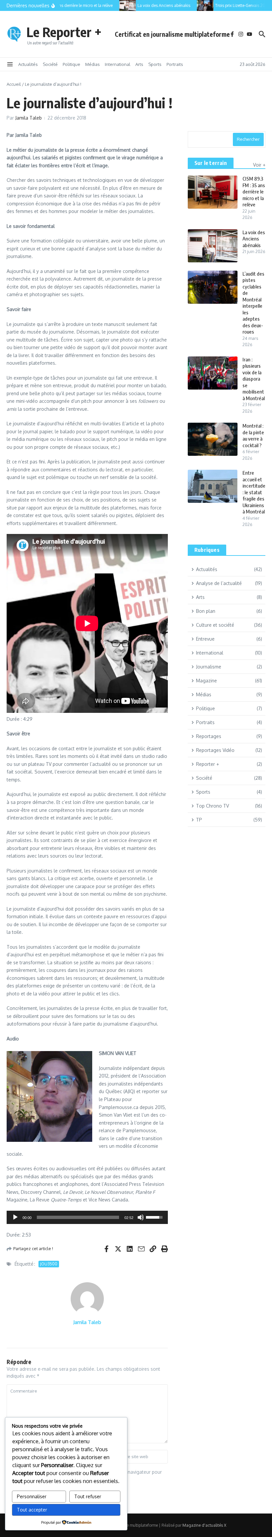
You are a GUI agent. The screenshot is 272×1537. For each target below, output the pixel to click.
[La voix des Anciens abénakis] (122, 5)
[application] (87, 1217)
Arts (139, 64)
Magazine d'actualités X (204, 1525)
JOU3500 (48, 1263)
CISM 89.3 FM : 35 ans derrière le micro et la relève (253, 191)
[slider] (78, 1217)
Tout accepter (32, 1509)
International (117, 64)
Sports (155, 64)
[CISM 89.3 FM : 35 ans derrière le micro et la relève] (213, 192)
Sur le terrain (210, 163)
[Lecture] (15, 1217)
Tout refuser (87, 1496)
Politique (71, 64)
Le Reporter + (64, 32)
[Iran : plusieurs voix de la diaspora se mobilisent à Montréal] (213, 373)
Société (50, 64)
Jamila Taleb (28, 118)
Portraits (175, 64)
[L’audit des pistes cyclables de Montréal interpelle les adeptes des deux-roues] (213, 287)
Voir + (259, 165)
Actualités (28, 64)
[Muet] (140, 1217)
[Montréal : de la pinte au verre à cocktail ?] (213, 439)
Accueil (14, 84)
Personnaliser (31, 1496)
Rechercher (248, 139)
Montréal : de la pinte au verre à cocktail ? (253, 435)
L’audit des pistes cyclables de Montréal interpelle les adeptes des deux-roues (253, 303)
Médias (92, 64)
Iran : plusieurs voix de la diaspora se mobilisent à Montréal (253, 378)
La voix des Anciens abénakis (253, 238)
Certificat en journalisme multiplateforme (172, 34)
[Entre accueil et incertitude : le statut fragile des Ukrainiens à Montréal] (213, 486)
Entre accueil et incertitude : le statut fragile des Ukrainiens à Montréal (253, 492)
